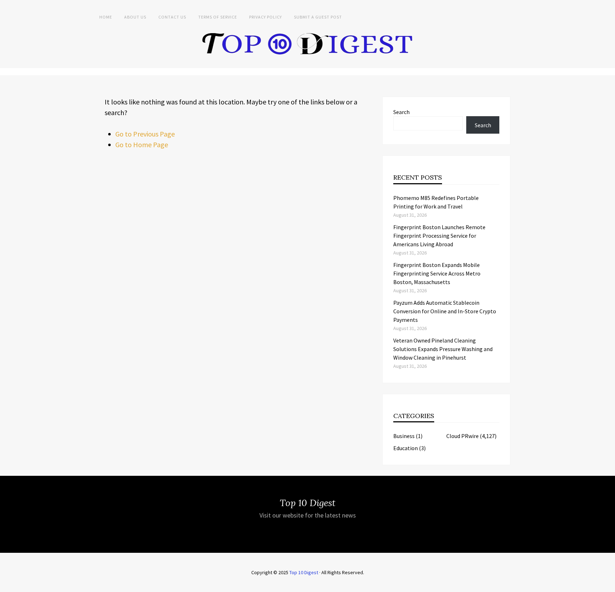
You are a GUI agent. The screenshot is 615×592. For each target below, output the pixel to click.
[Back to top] (608, 585)
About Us (135, 17)
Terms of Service (217, 17)
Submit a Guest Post (318, 17)
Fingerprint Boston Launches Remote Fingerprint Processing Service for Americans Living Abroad (439, 235)
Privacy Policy (265, 17)
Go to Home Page (141, 144)
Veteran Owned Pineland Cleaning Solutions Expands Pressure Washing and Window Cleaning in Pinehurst (443, 349)
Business (404, 435)
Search (401, 111)
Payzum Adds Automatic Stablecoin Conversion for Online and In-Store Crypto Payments (444, 311)
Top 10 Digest (303, 572)
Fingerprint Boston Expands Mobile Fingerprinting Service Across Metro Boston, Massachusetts (436, 273)
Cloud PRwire (462, 435)
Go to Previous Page (145, 133)
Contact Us (172, 17)
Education (405, 448)
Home (105, 17)
